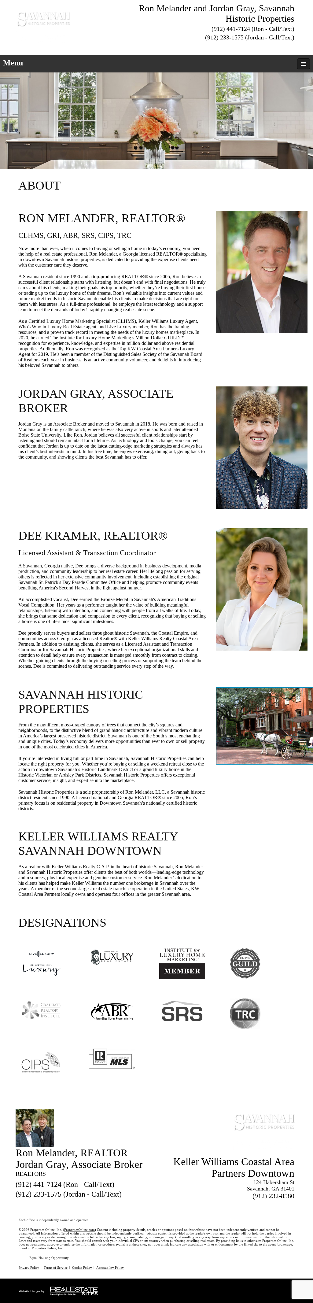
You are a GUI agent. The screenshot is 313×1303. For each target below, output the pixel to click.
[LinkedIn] (279, 46)
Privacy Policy (29, 1267)
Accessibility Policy (110, 1267)
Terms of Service (56, 1267)
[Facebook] (268, 46)
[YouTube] (290, 46)
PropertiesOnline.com (79, 1229)
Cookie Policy (82, 1267)
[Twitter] (257, 46)
